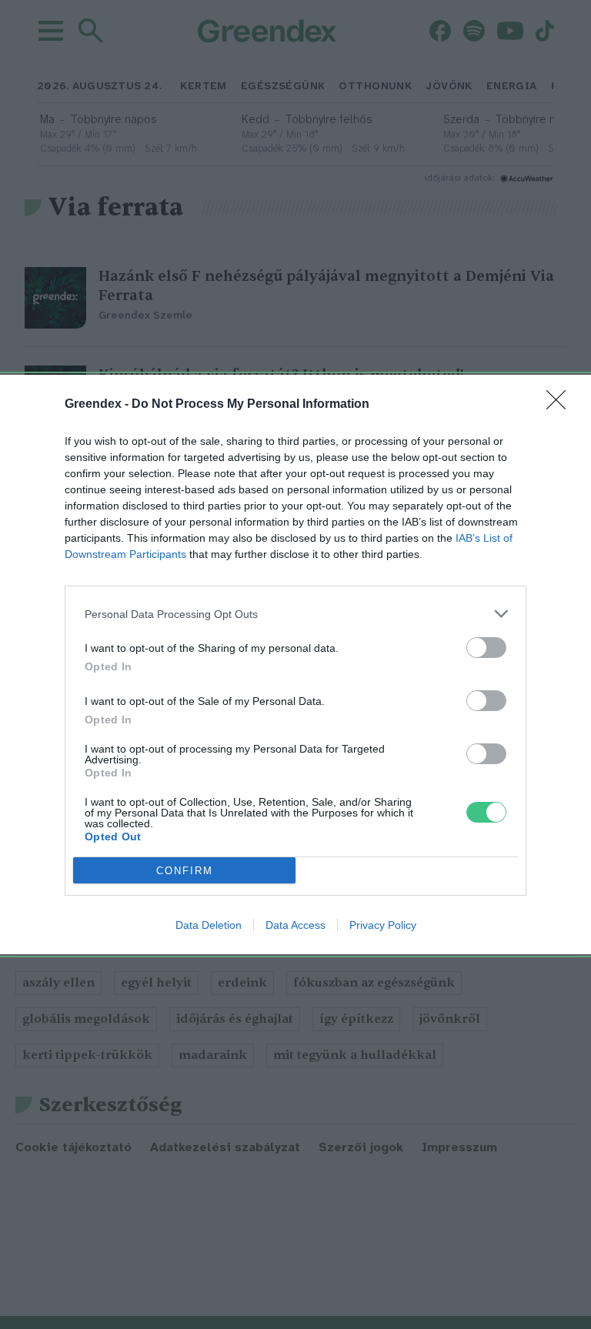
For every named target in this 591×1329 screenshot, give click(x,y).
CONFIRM (184, 871)
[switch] (486, 647)
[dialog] (295, 664)
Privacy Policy (382, 925)
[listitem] (295, 614)
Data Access (295, 925)
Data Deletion (208, 925)
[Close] (561, 404)
